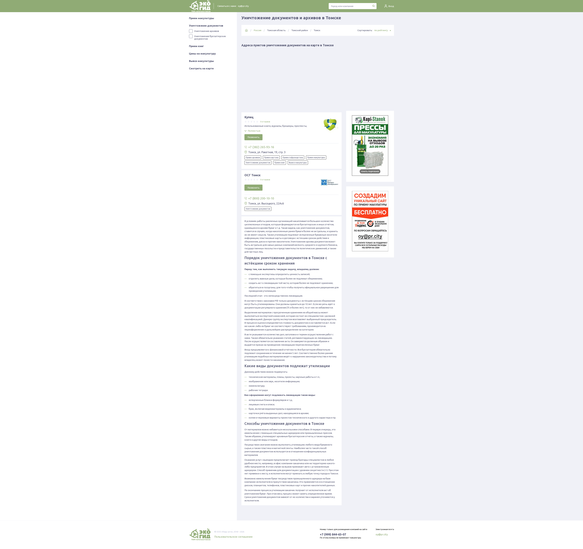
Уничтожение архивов (206, 31)
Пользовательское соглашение (233, 536)
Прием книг (196, 46)
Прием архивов (253, 157)
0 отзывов (265, 122)
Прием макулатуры (201, 18)
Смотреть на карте (201, 68)
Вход (391, 6)
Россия (257, 30)
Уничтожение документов (206, 25)
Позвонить (253, 137)
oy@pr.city (243, 6)
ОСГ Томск (252, 175)
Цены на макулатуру (202, 53)
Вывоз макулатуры (201, 60)
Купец (249, 117)
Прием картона (271, 157)
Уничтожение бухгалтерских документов (210, 37)
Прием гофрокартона (293, 157)
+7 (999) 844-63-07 (333, 534)
